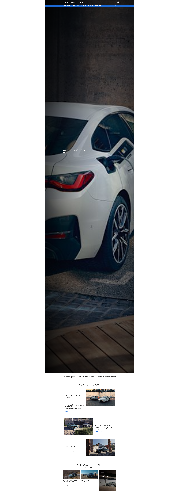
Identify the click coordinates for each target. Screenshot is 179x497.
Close (115, 6)
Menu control (60, 2)
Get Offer (100, 5)
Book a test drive (65, 2)
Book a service (72, 2)
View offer (66, 411)
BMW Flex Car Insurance (99, 431)
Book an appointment (104, 480)
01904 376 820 (81, 2)
